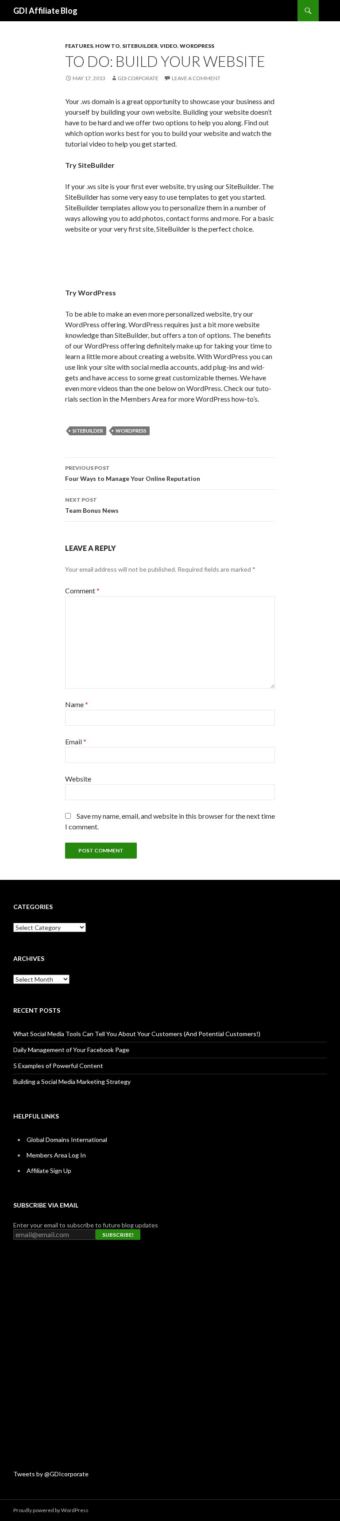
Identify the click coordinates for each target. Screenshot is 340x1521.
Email (75, 741)
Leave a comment (196, 78)
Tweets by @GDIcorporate (51, 1474)
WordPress (197, 46)
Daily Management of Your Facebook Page (71, 1049)
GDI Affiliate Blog (45, 10)
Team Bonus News (92, 505)
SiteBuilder (140, 46)
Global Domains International (67, 1139)
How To (107, 46)
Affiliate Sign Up (49, 1170)
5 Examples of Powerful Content (58, 1065)
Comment (82, 590)
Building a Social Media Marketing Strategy (72, 1081)
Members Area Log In (56, 1155)
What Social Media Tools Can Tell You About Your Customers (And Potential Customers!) (136, 1033)
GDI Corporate (138, 78)
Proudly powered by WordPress (51, 1510)
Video (169, 46)
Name (76, 704)
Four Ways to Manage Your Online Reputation (132, 473)
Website (78, 778)
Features (79, 46)
